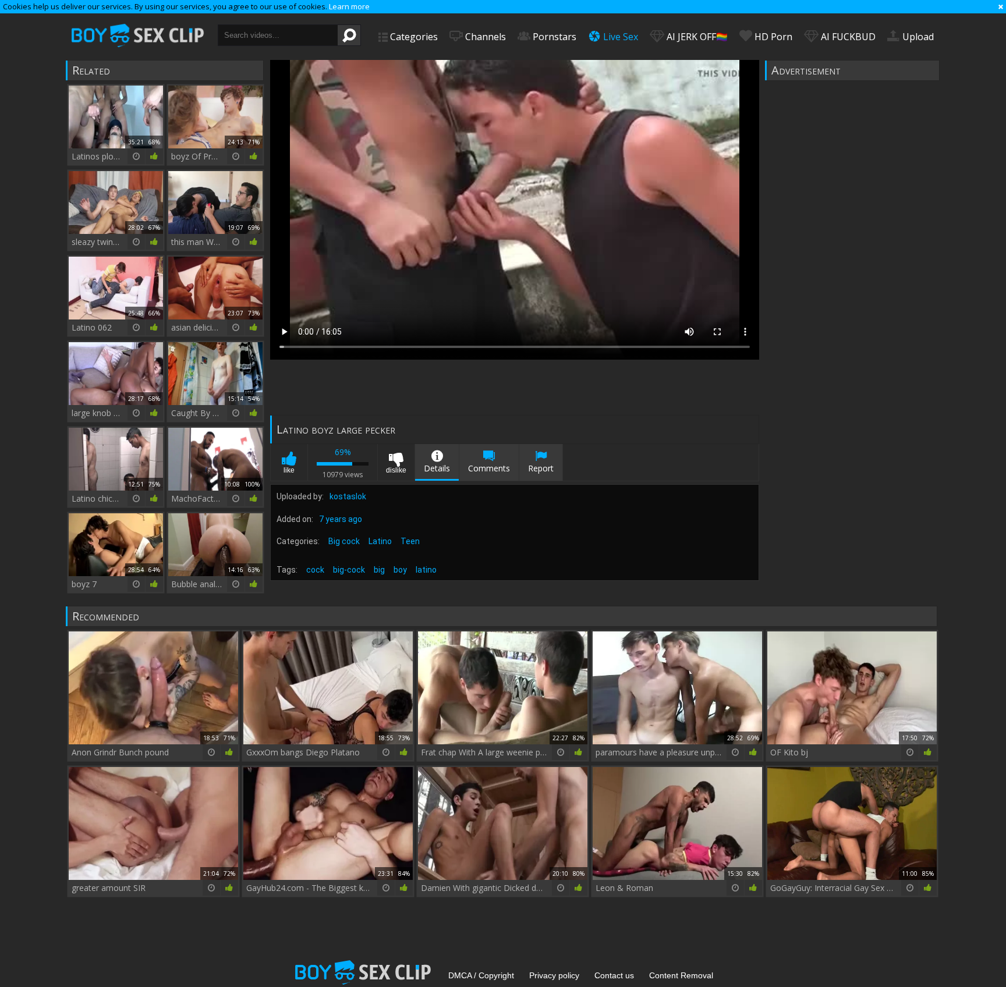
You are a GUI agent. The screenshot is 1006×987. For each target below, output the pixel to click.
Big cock (344, 541)
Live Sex (619, 36)
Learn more (349, 6)
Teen (410, 541)
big (379, 569)
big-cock (349, 569)
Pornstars (553, 36)
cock (315, 569)
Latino (380, 541)
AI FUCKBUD (847, 36)
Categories (413, 36)
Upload (917, 36)
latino (426, 569)
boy (400, 569)
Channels (484, 36)
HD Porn (772, 36)
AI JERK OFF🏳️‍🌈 (696, 36)
